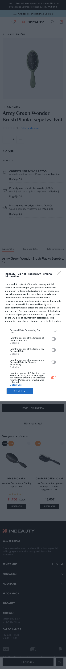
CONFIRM (20, 391)
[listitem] (33, 331)
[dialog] (33, 334)
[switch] (53, 339)
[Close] (60, 274)
